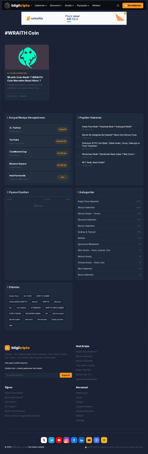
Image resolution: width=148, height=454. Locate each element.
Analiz (68, 5)
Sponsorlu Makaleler (86, 379)
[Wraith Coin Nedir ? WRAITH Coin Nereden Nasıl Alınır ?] (27, 57)
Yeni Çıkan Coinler (85, 365)
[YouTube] (59, 440)
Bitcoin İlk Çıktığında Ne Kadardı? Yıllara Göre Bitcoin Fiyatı (109, 135)
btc (10, 308)
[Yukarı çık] (141, 449)
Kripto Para (14, 296)
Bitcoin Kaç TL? (84, 374)
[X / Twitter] (44, 440)
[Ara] (118, 5)
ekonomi (29, 319)
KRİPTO (46, 302)
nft (46, 313)
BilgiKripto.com (18, 447)
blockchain (42, 319)
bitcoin (35, 302)
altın (11, 325)
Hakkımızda (82, 393)
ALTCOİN (28, 296)
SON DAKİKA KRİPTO (18, 302)
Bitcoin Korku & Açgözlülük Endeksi (22, 415)
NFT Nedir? (10, 406)
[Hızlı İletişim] (89, 440)
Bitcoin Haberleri (84, 356)
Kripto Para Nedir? (14, 393)
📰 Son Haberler (133, 5)
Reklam (79, 415)
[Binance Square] (104, 440)
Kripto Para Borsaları (15, 411)
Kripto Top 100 (83, 370)
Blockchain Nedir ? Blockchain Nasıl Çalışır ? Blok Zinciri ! (108, 154)
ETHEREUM (36, 308)
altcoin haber (14, 319)
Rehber (96, 5)
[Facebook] (74, 440)
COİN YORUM (15, 313)
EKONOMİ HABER (33, 313)
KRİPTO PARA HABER (55, 308)
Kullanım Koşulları (85, 411)
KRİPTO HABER (42, 296)
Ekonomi (55, 5)
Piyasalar (82, 5)
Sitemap (80, 420)
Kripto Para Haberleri (86, 351)
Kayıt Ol (66, 375)
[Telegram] (51, 440)
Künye (79, 397)
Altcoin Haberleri (84, 361)
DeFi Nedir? (10, 402)
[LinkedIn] (81, 440)
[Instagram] (66, 440)
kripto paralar (57, 319)
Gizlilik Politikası (84, 406)
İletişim (79, 402)
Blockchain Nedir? (14, 397)
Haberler (40, 5)
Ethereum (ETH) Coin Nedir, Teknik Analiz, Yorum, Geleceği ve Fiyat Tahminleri (111, 144)
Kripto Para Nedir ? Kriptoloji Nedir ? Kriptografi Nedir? (107, 126)
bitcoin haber (58, 313)
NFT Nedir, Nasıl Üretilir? (93, 162)
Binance (57, 302)
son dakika (21, 308)
